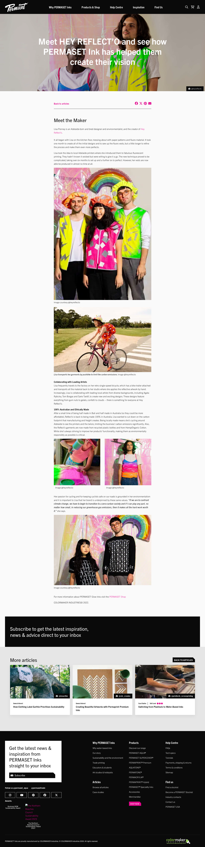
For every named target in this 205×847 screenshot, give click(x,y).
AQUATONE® (135, 767)
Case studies (98, 792)
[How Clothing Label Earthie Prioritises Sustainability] (40, 690)
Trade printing (99, 762)
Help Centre (116, 7)
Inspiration (138, 7)
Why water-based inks (102, 748)
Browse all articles (101, 787)
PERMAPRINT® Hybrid (139, 782)
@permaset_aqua (20, 788)
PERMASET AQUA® (137, 753)
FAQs (168, 748)
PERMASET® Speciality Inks (141, 787)
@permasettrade (38, 788)
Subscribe (20, 775)
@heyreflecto (196, 88)
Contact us (170, 802)
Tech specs (171, 753)
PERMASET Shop (117, 596)
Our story (97, 753)
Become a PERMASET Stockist (179, 792)
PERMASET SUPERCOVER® (141, 757)
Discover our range (137, 748)
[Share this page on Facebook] (136, 103)
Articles (97, 782)
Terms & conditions (174, 767)
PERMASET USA (173, 806)
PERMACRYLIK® (136, 777)
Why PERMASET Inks (60, 7)
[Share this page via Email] (149, 103)
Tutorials (169, 757)
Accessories (134, 791)
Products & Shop (91, 7)
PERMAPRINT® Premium (140, 762)
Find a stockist (172, 787)
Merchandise (135, 796)
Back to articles (61, 103)
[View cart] (192, 7)
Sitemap (169, 772)
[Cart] (192, 7)
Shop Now (134, 804)
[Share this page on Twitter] (140, 103)
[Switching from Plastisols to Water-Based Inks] (165, 690)
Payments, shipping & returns (178, 762)
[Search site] (187, 7)
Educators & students (102, 767)
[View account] (198, 7)
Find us (169, 782)
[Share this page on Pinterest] (145, 103)
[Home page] (16, 7)
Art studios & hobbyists (103, 772)
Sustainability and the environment (108, 757)
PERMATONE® (135, 772)
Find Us (159, 7)
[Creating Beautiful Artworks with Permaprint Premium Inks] (102, 690)
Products (134, 742)
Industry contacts (173, 797)
